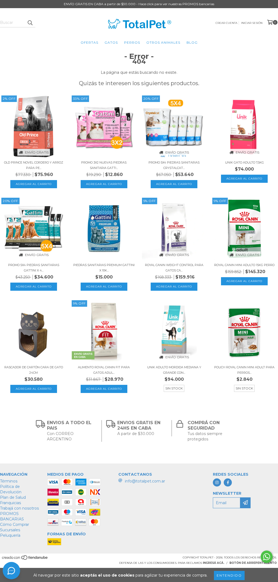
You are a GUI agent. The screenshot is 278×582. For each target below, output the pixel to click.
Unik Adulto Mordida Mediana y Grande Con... (174, 370)
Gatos (111, 42)
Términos (8, 481)
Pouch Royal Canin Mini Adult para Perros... (244, 370)
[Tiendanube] (25, 559)
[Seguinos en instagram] (217, 482)
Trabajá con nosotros (19, 508)
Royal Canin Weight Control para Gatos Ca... (174, 267)
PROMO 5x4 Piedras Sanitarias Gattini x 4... (33, 267)
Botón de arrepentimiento (253, 563)
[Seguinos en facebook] (228, 482)
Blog (192, 42)
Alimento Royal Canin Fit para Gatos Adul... (104, 370)
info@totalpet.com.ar (145, 481)
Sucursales (10, 529)
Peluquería (10, 535)
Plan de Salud (13, 497)
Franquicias (10, 502)
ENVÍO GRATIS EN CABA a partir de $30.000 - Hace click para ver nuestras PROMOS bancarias (139, 4)
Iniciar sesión (252, 23)
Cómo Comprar (14, 524)
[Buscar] (29, 22)
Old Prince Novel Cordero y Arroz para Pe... (33, 165)
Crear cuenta (226, 23)
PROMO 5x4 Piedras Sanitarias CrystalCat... (174, 165)
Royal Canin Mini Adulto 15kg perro (244, 265)
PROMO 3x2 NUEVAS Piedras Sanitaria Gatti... (104, 165)
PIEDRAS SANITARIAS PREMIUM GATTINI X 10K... (104, 267)
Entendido (229, 575)
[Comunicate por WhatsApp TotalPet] (267, 557)
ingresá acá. (213, 563)
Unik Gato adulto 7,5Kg (244, 162)
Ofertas (89, 42)
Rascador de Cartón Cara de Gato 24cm (33, 370)
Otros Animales (163, 42)
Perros (132, 42)
